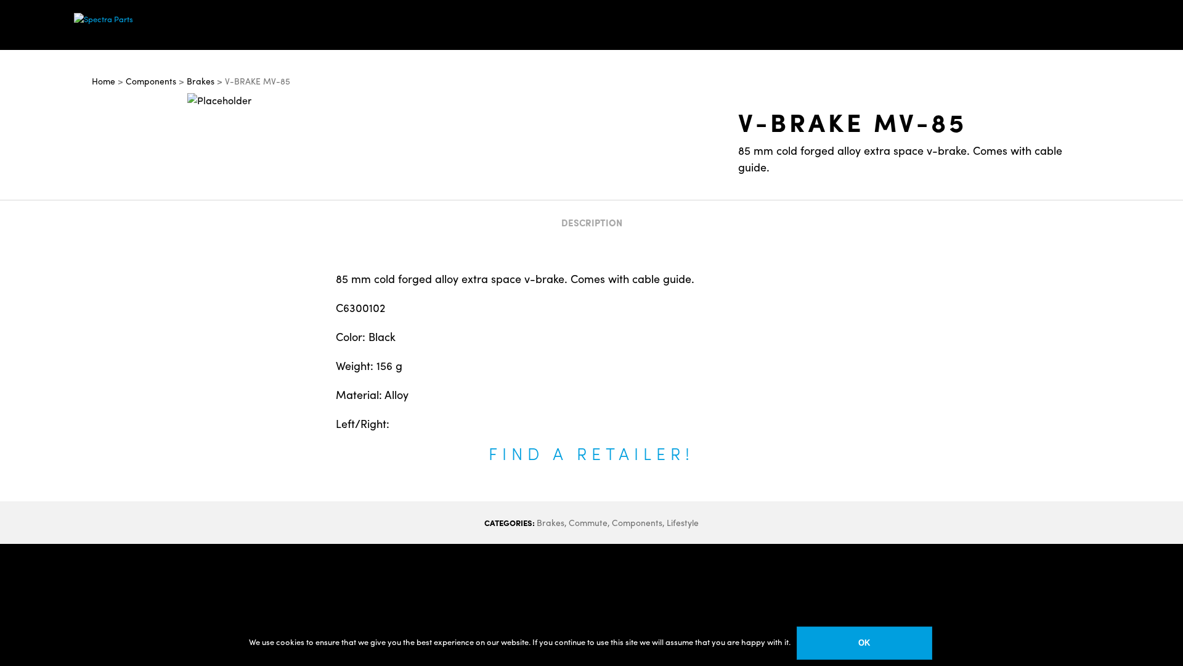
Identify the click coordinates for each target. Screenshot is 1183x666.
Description (591, 222)
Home (103, 81)
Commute (588, 522)
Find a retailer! (591, 453)
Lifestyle (683, 522)
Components (151, 81)
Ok (864, 643)
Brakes (200, 81)
